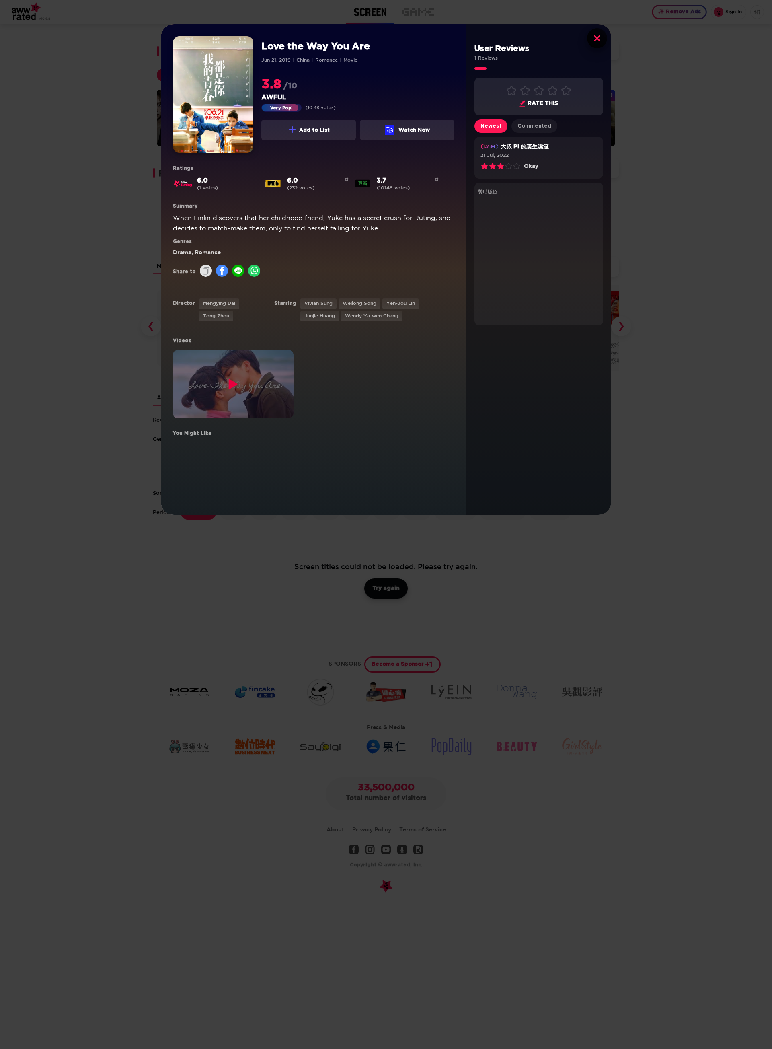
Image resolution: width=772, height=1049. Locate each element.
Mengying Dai (219, 303)
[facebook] (222, 271)
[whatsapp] (254, 271)
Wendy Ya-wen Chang (371, 316)
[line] (238, 271)
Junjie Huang (319, 316)
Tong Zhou (216, 316)
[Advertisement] (538, 259)
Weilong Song (359, 303)
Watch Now (414, 130)
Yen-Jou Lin (400, 303)
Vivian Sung (318, 303)
